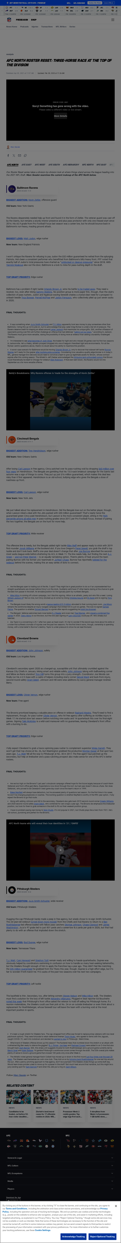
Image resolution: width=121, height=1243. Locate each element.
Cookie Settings (42, 1230)
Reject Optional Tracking (102, 1236)
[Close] (115, 1206)
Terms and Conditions (16, 1208)
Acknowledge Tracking (73, 1236)
